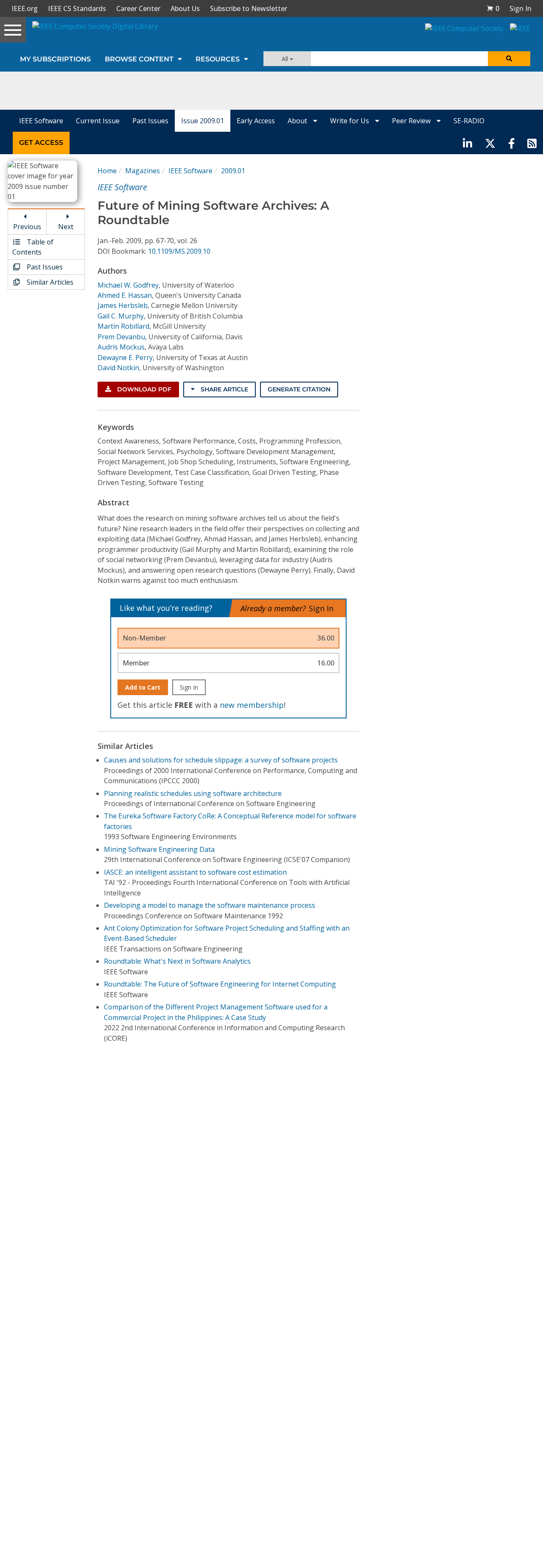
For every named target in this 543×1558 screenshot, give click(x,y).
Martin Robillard (123, 326)
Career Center (138, 8)
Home (107, 170)
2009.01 (233, 170)
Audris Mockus (121, 347)
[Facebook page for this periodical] (511, 143)
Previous (27, 226)
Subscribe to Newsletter (248, 8)
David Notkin (118, 367)
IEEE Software (41, 120)
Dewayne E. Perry (125, 357)
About (298, 120)
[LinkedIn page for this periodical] (467, 143)
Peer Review (412, 120)
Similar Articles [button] (49, 282)
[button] (492, 8)
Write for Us (350, 120)
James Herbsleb (123, 305)
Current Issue (98, 120)
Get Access (41, 143)
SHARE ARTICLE (223, 389)
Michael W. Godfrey (128, 285)
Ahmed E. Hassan (125, 295)
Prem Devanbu (121, 336)
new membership (252, 705)
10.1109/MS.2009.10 (179, 251)
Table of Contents (32, 247)
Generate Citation (299, 389)
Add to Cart (142, 687)
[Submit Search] (509, 58)
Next (65, 226)
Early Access (256, 120)
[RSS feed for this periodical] (532, 143)
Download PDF (143, 389)
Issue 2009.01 (202, 120)
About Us (185, 8)
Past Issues (150, 120)
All (286, 59)
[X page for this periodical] (490, 143)
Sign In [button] (520, 8)
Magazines (142, 170)
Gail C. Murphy (121, 316)
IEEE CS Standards (77, 8)
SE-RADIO (468, 120)
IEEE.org (24, 8)
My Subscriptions (55, 59)
